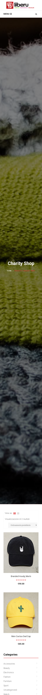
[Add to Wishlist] (30, 591)
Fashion (7, 677)
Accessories (9, 663)
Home (9, 271)
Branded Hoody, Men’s (21, 576)
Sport (6, 685)
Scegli (16, 591)
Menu (6, 14)
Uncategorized (10, 690)
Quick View (36, 591)
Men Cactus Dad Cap (21, 636)
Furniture (8, 681)
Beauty (7, 668)
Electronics (9, 672)
